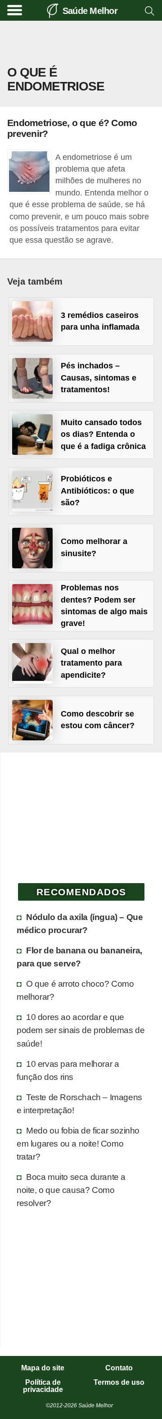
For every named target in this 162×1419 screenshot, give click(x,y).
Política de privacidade (43, 1386)
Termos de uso (119, 1382)
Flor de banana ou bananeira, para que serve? (79, 956)
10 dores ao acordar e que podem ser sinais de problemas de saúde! (80, 1030)
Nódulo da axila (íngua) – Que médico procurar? (80, 923)
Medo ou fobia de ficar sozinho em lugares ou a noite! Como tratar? (78, 1143)
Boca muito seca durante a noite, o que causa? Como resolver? (71, 1190)
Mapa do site (42, 1368)
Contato (119, 1368)
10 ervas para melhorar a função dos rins (68, 1070)
